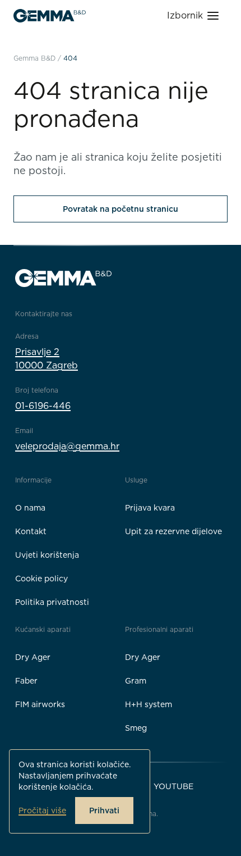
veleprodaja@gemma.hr (67, 446)
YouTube (173, 786)
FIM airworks (40, 704)
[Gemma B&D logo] (49, 15)
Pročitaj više (42, 810)
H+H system (148, 704)
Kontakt (31, 531)
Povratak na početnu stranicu (120, 208)
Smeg (136, 727)
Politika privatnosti (52, 602)
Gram (135, 680)
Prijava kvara (150, 507)
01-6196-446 (43, 405)
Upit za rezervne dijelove (173, 531)
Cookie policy (41, 578)
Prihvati (104, 810)
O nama (30, 507)
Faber (26, 680)
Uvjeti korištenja (47, 554)
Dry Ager (32, 657)
